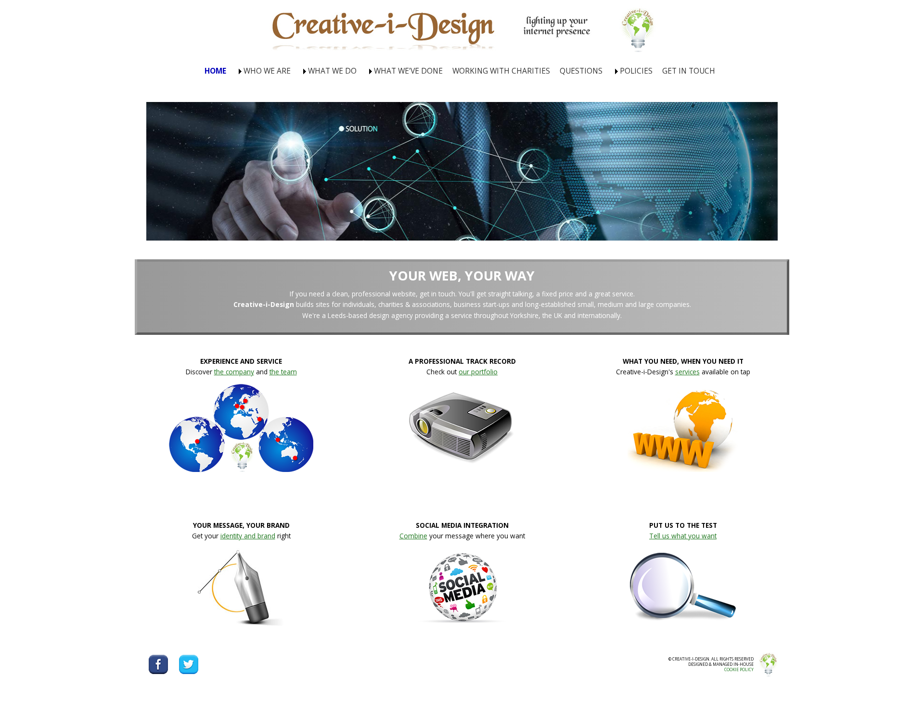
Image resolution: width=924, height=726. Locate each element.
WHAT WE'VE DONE (408, 70)
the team (283, 371)
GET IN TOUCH (688, 70)
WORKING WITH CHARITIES (501, 70)
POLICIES (636, 70)
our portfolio (478, 371)
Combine (413, 535)
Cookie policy (739, 669)
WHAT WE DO (332, 70)
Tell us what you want (683, 535)
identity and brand (247, 535)
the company (234, 371)
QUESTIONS (581, 70)
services (687, 371)
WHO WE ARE (267, 70)
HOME (215, 70)
